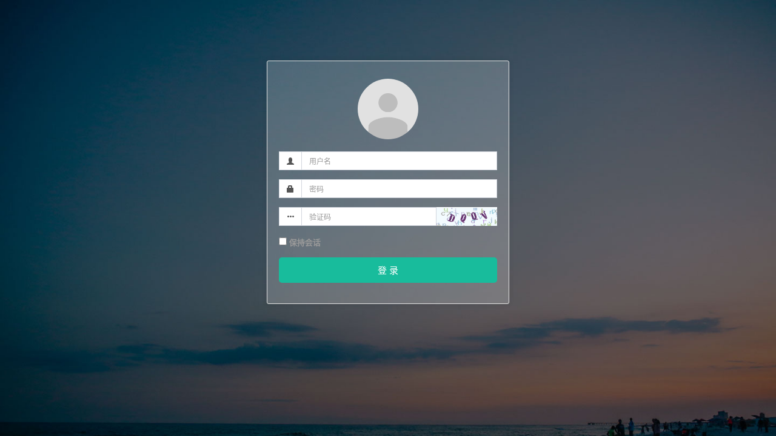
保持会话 (304, 242)
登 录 (388, 269)
